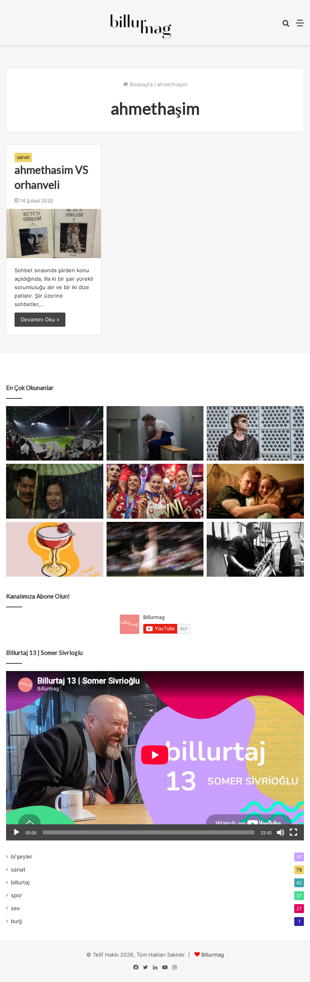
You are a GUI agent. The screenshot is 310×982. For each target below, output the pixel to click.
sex (15, 908)
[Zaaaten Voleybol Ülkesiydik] (155, 491)
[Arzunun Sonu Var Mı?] (54, 491)
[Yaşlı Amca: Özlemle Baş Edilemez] (255, 433)
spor (16, 895)
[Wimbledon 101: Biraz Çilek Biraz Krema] (155, 549)
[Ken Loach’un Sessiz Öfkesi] (255, 491)
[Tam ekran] (293, 832)
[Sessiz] (280, 832)
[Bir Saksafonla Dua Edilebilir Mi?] (255, 549)
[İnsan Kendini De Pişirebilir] (155, 433)
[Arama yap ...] (286, 26)
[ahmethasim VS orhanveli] (53, 233)
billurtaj (20, 882)
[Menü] (300, 26)
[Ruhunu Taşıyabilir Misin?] (54, 433)
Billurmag (212, 954)
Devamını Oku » (40, 319)
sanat (23, 157)
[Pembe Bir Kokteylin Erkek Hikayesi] (54, 549)
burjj (16, 921)
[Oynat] (17, 832)
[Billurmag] (141, 27)
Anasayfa (140, 84)
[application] (155, 756)
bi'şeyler (21, 856)
